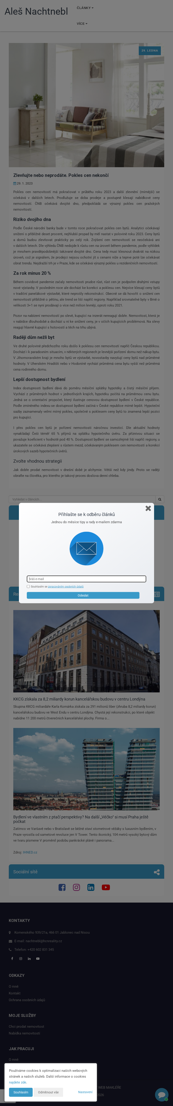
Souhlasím (21, 1092)
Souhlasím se (39, 586)
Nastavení (85, 1092)
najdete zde (17, 1082)
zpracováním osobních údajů (66, 586)
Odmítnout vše (48, 1092)
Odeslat (83, 595)
